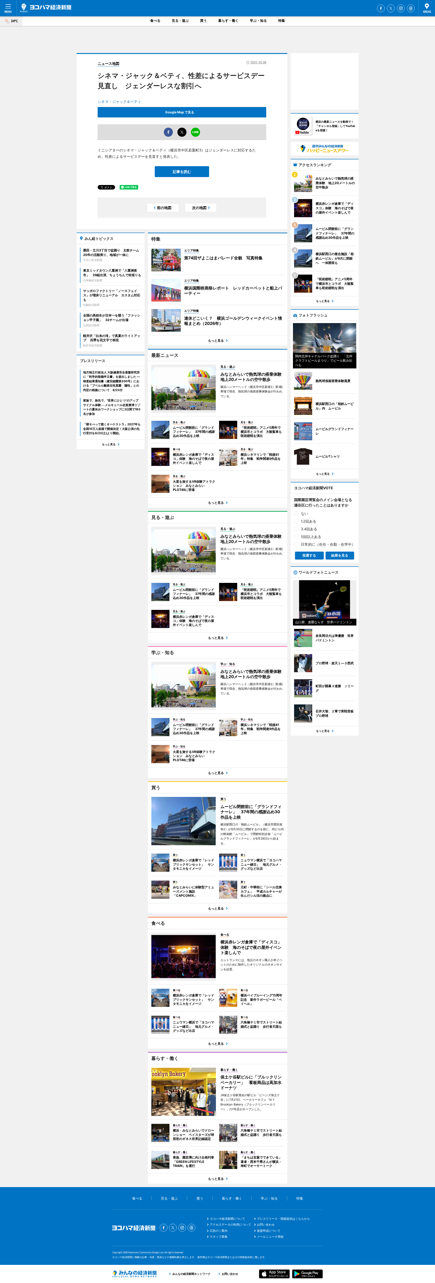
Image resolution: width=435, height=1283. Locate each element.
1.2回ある (308, 521)
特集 (281, 20)
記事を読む (182, 171)
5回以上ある (311, 537)
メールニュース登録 (270, 1236)
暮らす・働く (228, 20)
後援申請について (268, 1230)
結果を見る (339, 555)
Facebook (381, 8)
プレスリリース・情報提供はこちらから (283, 1218)
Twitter (391, 8)
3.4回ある (309, 529)
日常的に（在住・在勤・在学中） (328, 544)
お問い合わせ (266, 1224)
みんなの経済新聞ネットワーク (134, 1274)
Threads (411, 8)
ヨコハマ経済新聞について (227, 1218)
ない (304, 513)
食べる (155, 20)
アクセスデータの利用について (230, 1224)
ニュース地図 (108, 63)
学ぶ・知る (258, 20)
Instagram (401, 8)
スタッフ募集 (218, 1236)
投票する (309, 555)
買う (203, 20)
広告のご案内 (218, 1230)
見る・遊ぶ (180, 20)
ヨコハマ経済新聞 (45, 7)
